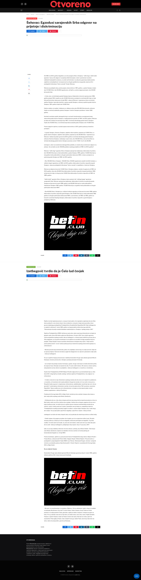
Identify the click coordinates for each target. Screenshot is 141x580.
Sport (82, 10)
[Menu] (21, 10)
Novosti (60, 10)
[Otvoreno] (70, 4)
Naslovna (52, 10)
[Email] (29, 93)
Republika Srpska (31, 18)
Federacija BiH (31, 266)
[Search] (119, 10)
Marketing (78, 571)
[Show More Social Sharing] (59, 31)
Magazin (89, 10)
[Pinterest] (29, 89)
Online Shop (116, 4)
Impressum (70, 571)
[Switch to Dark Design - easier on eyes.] (117, 10)
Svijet (76, 10)
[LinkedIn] (29, 85)
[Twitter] (29, 82)
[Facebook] (29, 78)
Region (69, 10)
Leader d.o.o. (77, 574)
